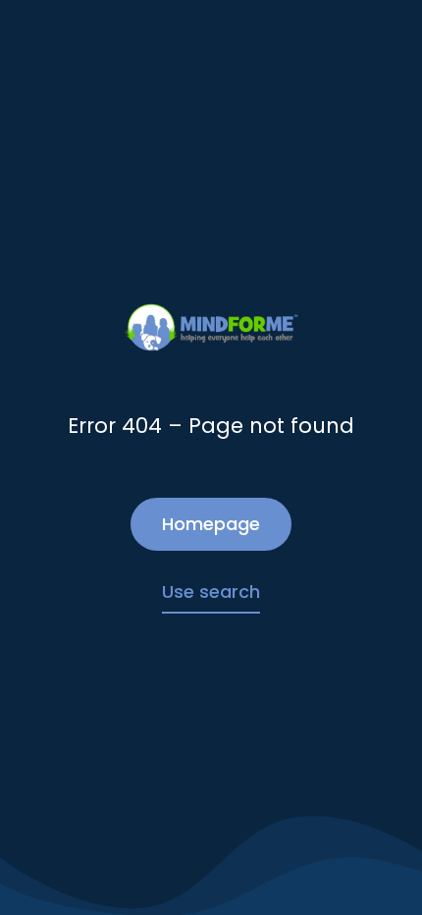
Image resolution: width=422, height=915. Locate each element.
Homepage (211, 523)
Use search (211, 591)
